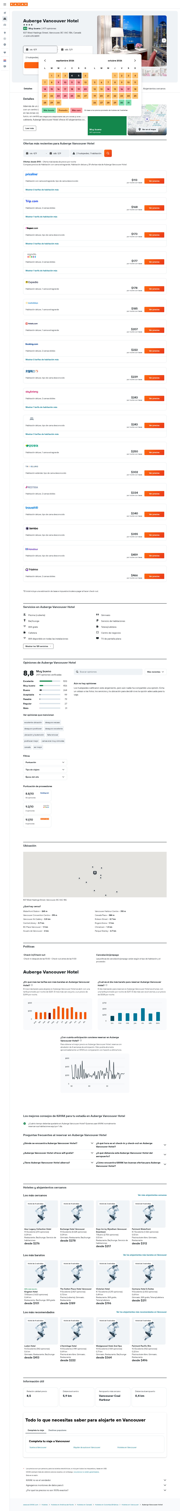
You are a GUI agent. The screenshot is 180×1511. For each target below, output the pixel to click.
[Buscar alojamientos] (4, 19)
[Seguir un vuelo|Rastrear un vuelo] (4, 38)
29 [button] (51, 102)
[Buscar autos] (4, 25)
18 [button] (72, 89)
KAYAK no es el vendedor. (38, 1480)
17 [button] (65, 89)
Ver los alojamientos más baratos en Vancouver (145, 1255)
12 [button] (79, 82)
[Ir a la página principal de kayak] (19, 4)
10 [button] (65, 82)
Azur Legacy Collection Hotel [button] (37, 1229)
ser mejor (38, 747)
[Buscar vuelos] (4, 13)
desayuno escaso (52, 722)
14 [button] (45, 89)
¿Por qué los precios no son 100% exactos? (47, 1490)
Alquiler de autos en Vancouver (86, 1447)
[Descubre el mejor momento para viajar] (4, 44)
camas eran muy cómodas (53, 741)
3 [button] (65, 75)
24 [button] (65, 95)
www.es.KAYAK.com (30, 1505)
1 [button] (51, 75)
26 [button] (78, 95)
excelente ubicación (33, 722)
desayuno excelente (54, 728)
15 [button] (52, 89)
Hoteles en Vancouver (127, 1447)
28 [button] (45, 102)
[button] (5, 4)
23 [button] (58, 95)
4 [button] (72, 75)
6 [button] (85, 75)
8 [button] (51, 82)
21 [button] (45, 95)
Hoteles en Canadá (84, 1505)
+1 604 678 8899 (31, 36)
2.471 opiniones (48, 28)
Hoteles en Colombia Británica (106, 1505)
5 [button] (78, 75)
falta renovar (52, 735)
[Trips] (4, 52)
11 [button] (72, 82)
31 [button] (128, 102)
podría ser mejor (31, 741)
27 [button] (85, 95)
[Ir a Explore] (4, 33)
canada (27, 747)
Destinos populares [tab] (57, 1430)
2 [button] (58, 75)
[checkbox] (37, 795)
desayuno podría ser (33, 728)
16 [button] (58, 89)
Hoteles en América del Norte (62, 1505)
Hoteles (45, 1505)
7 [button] (44, 82)
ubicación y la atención (34, 735)
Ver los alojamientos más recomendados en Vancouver (141, 1312)
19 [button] (79, 89)
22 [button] (51, 95)
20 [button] (85, 89)
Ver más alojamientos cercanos (152, 1195)
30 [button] (58, 102)
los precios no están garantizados (86, 1472)
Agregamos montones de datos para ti (44, 1485)
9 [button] (58, 82)
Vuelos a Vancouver (38, 1447)
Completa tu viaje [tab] (36, 1430)
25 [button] (72, 95)
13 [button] (85, 82)
